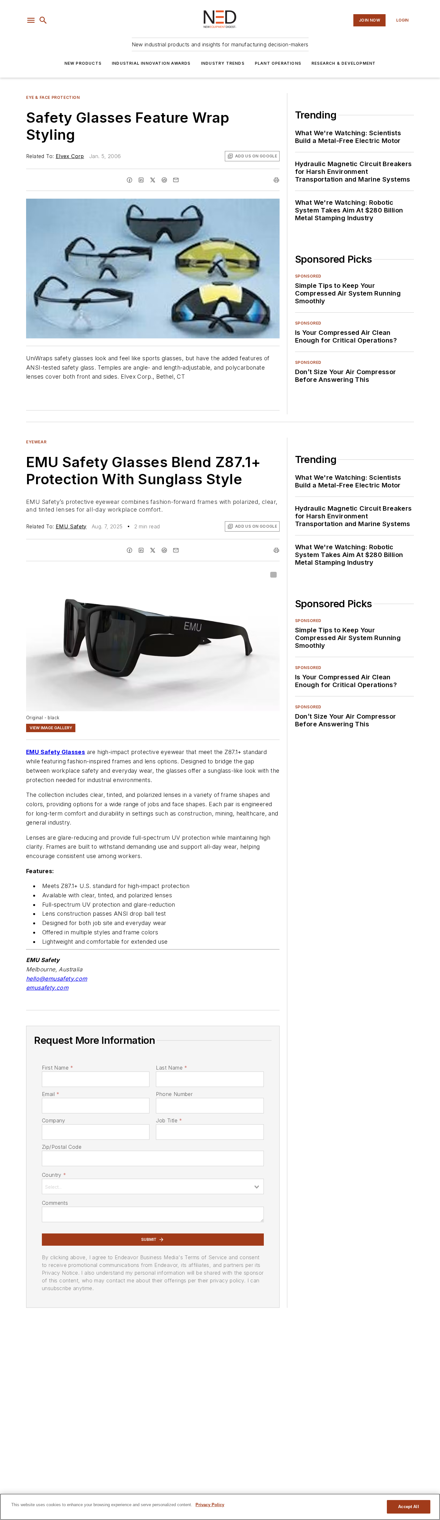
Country (54, 1175)
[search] (43, 20)
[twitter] (152, 180)
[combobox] (153, 1186)
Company (53, 1120)
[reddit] (164, 180)
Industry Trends (222, 63)
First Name (57, 1067)
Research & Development (343, 63)
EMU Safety (71, 526)
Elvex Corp (70, 156)
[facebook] (129, 180)
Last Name (171, 1067)
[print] (276, 180)
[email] (176, 180)
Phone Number (174, 1094)
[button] (31, 20)
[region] (220, 1507)
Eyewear (36, 441)
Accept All (408, 1506)
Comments (55, 1203)
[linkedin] (141, 180)
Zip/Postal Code (61, 1147)
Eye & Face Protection (53, 97)
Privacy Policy (210, 1504)
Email (50, 1094)
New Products (82, 63)
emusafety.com (47, 987)
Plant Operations (278, 63)
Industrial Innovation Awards (151, 63)
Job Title (169, 1120)
